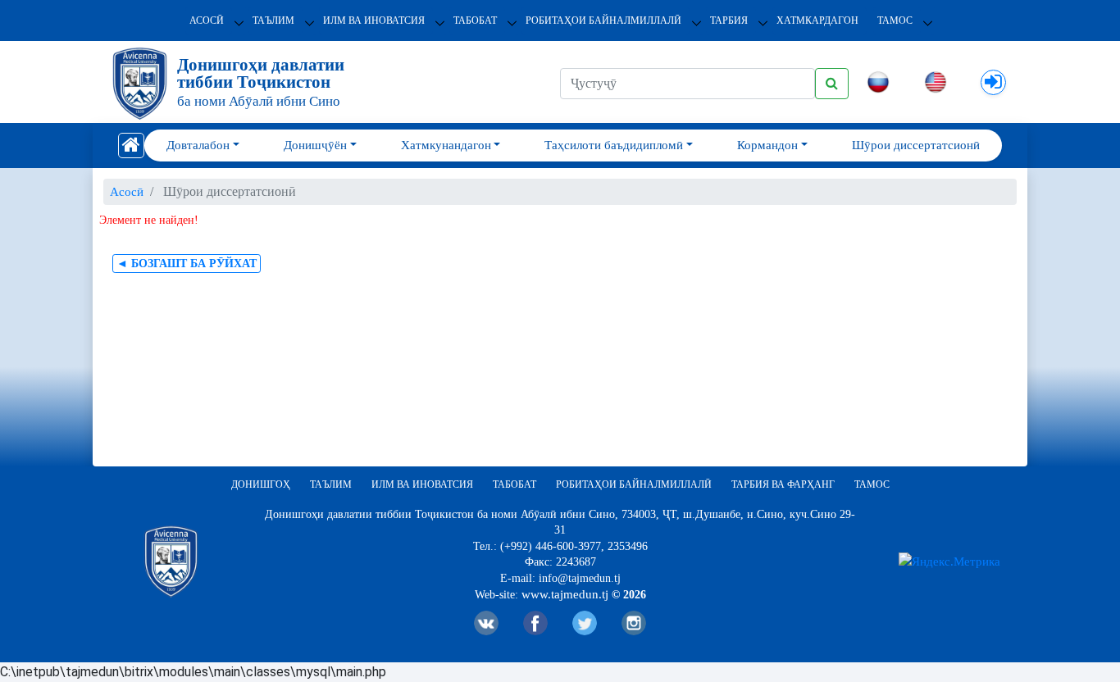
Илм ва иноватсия (374, 20)
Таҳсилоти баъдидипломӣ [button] (613, 145)
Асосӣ (206, 20)
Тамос (895, 20)
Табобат (475, 20)
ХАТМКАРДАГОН (817, 20)
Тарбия (729, 20)
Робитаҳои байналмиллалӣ (603, 20)
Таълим (273, 20)
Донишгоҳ (260, 484)
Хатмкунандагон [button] (446, 145)
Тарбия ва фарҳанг (783, 484)
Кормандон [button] (767, 145)
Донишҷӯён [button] (315, 145)
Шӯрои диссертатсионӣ (916, 145)
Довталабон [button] (198, 145)
